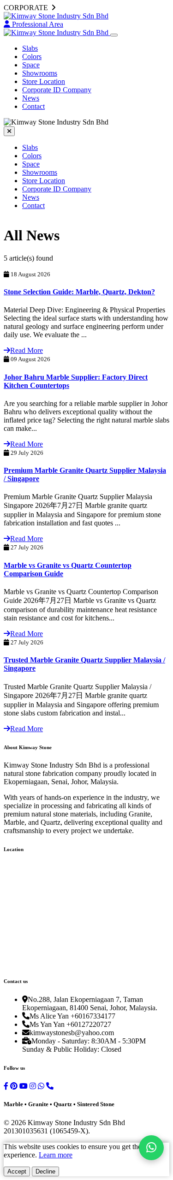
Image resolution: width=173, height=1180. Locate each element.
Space (31, 65)
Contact (33, 106)
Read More (26, 350)
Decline (45, 1171)
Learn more (55, 1155)
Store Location (43, 81)
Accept (16, 1171)
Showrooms (39, 73)
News (30, 98)
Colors (32, 56)
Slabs (30, 48)
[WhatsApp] (151, 1147)
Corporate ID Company (56, 90)
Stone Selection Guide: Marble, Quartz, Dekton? (79, 292)
